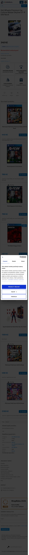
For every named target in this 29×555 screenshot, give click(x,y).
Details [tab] (14, 261)
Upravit (13, 291)
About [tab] (22, 261)
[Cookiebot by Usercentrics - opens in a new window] (20, 257)
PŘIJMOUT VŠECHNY (14, 286)
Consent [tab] (5, 261)
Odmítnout (14, 296)
